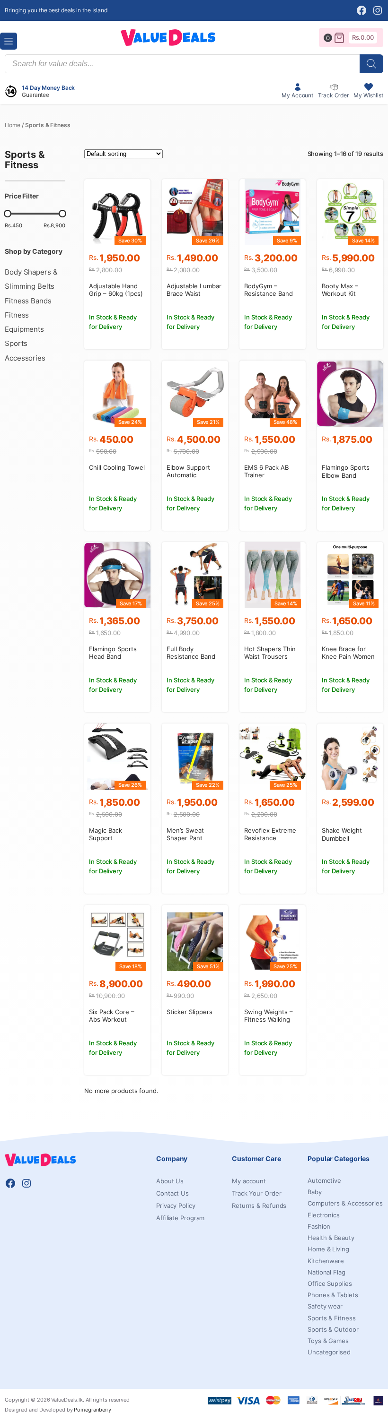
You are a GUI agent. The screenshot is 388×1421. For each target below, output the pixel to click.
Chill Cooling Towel (117, 467)
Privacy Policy (175, 1205)
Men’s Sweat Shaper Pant (185, 834)
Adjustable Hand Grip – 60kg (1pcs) (116, 290)
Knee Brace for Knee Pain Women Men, (348, 657)
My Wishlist (368, 95)
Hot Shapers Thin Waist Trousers (270, 653)
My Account (297, 95)
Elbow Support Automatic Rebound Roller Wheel (189, 479)
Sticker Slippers (189, 1012)
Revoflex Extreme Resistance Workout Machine (270, 838)
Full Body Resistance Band (191, 653)
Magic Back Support (105, 834)
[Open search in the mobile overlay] (194, 63)
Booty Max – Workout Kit (340, 290)
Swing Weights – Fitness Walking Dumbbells (268, 1020)
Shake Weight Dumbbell (342, 834)
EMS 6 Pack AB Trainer (266, 471)
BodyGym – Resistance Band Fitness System (268, 294)
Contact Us (172, 1193)
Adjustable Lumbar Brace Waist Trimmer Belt (194, 294)
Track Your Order (256, 1193)
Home (12, 125)
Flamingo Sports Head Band (113, 653)
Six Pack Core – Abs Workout (111, 1016)
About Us (170, 1181)
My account (249, 1181)
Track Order (333, 95)
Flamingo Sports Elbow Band (346, 471)
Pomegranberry (92, 1409)
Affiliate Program (180, 1218)
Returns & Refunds (259, 1205)
